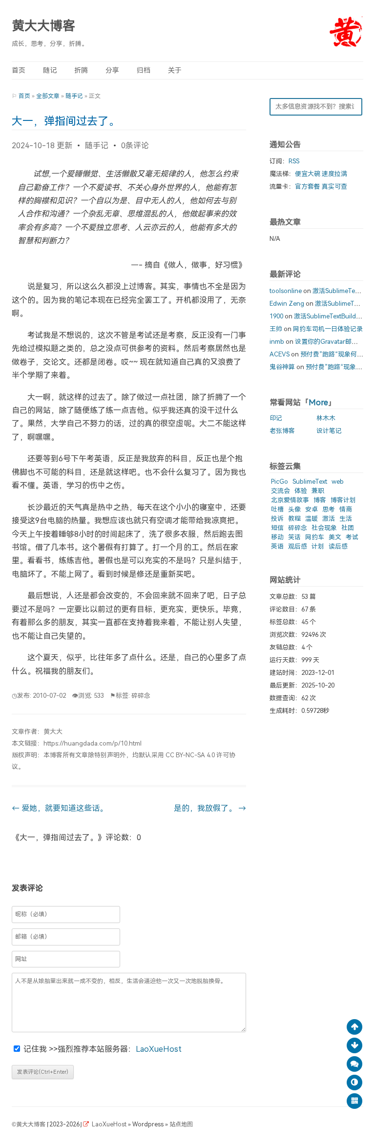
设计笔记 (329, 430)
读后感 (338, 546)
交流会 (280, 490)
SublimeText (309, 481)
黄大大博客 (43, 26)
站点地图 (181, 1124)
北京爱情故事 (290, 500)
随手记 (74, 96)
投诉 (277, 518)
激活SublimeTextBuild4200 (332, 316)
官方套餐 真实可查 (321, 186)
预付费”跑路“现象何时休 (335, 354)
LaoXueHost (159, 1049)
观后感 (297, 546)
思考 (328, 509)
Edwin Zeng (287, 303)
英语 (277, 546)
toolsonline (286, 291)
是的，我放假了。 (210, 808)
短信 (277, 528)
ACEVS (280, 354)
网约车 (314, 537)
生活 (345, 518)
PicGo (279, 481)
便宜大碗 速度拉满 (321, 173)
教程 (294, 518)
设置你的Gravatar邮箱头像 (333, 341)
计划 (318, 546)
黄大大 (52, 731)
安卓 (311, 509)
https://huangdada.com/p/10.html (92, 743)
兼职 (318, 490)
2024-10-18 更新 (42, 145)
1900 (276, 316)
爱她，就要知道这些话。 (59, 808)
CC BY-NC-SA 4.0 (190, 755)
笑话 (294, 537)
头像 (294, 509)
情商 (345, 509)
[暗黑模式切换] (354, 1082)
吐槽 (277, 509)
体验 (300, 490)
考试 (352, 537)
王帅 (276, 329)
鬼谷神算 (282, 367)
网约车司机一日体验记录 (328, 329)
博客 (319, 500)
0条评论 (135, 145)
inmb (277, 341)
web (338, 481)
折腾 (81, 70)
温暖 (311, 518)
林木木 (325, 418)
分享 (112, 70)
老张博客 (282, 430)
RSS (294, 161)
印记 (276, 418)
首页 (18, 70)
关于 (175, 70)
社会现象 (324, 528)
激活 (328, 518)
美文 (335, 537)
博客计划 (343, 500)
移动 (277, 537)
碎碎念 (140, 695)
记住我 (36, 1049)
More (318, 402)
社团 (347, 528)
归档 (143, 70)
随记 (50, 70)
